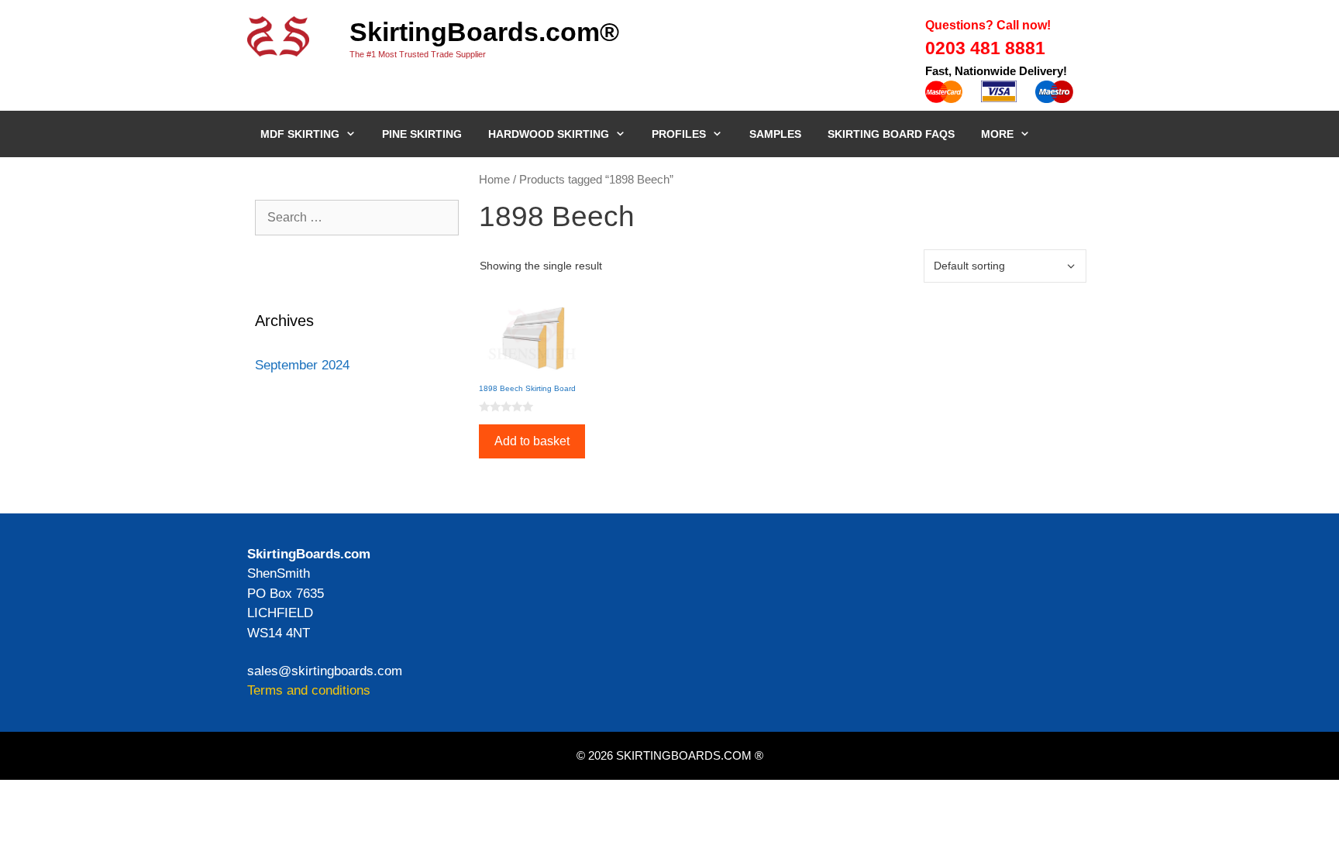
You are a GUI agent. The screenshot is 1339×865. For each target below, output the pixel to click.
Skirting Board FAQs (891, 134)
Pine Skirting (422, 134)
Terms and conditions (308, 690)
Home (494, 179)
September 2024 (302, 365)
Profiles (679, 134)
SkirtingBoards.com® (484, 31)
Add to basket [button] (532, 441)
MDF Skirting (299, 134)
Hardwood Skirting (548, 134)
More (997, 134)
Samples (775, 134)
